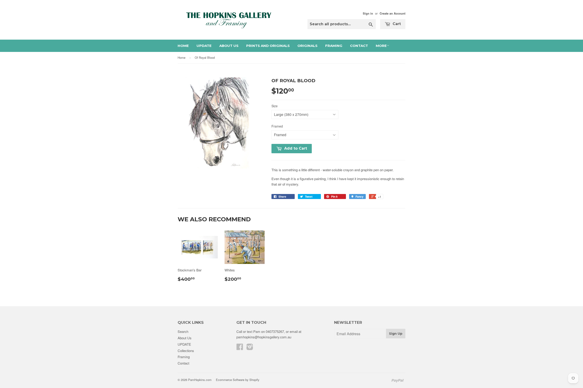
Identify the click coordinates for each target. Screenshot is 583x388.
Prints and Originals (268, 45)
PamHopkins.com (200, 380)
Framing (333, 45)
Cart (396, 24)
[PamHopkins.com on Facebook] (239, 348)
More (381, 45)
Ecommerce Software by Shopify (237, 380)
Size (274, 106)
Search (183, 331)
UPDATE (204, 45)
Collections (186, 350)
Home (183, 45)
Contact (359, 45)
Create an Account (392, 13)
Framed (277, 126)
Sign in (368, 13)
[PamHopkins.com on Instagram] (249, 348)
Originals (307, 45)
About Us (228, 45)
